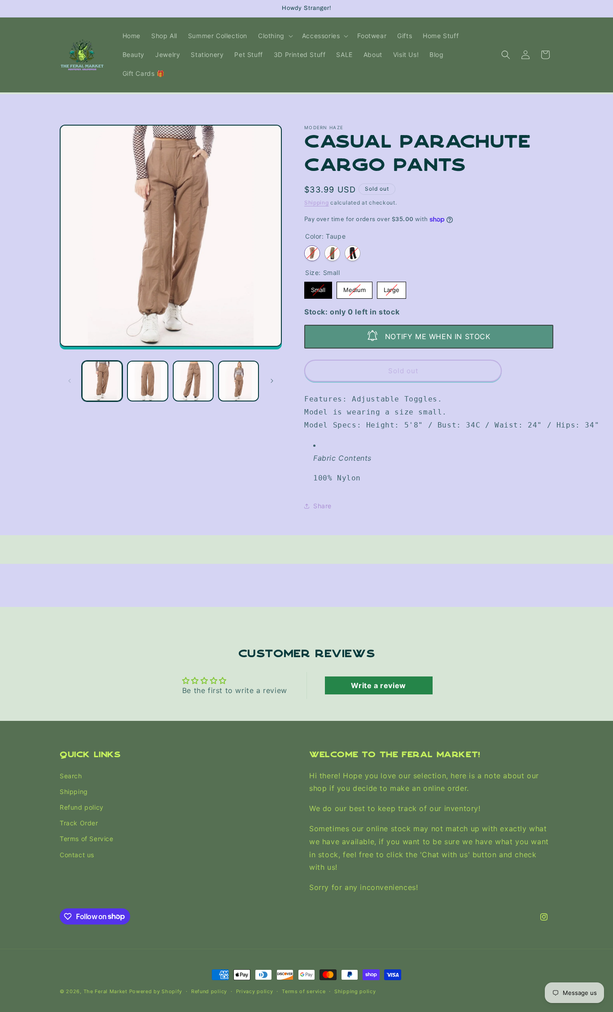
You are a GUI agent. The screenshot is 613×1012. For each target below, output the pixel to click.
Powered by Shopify (156, 991)
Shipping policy (355, 991)
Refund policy (82, 807)
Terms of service (303, 991)
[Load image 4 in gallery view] (238, 381)
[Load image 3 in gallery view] (193, 381)
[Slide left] (69, 381)
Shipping (316, 202)
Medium (354, 287)
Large (391, 287)
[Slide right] (272, 381)
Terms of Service (87, 838)
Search (71, 775)
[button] (275, 35)
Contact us (77, 854)
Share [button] (322, 506)
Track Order (79, 823)
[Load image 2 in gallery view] (147, 381)
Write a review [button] (378, 685)
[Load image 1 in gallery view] (102, 381)
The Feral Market (105, 991)
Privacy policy (254, 991)
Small (318, 287)
